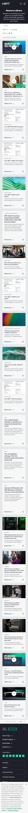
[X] (7, 756)
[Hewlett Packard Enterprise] (6, 4)
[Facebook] (17, 756)
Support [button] (4, 767)
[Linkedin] (3, 756)
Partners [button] (4, 781)
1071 (21, 721)
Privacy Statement (15, 797)
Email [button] (6, 743)
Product (7, 739)
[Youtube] (20, 756)
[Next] (24, 722)
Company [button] (5, 762)
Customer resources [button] (8, 777)
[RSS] (23, 756)
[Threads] (13, 756)
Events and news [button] (7, 772)
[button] (26, 784)
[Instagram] (10, 756)
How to (6, 736)
